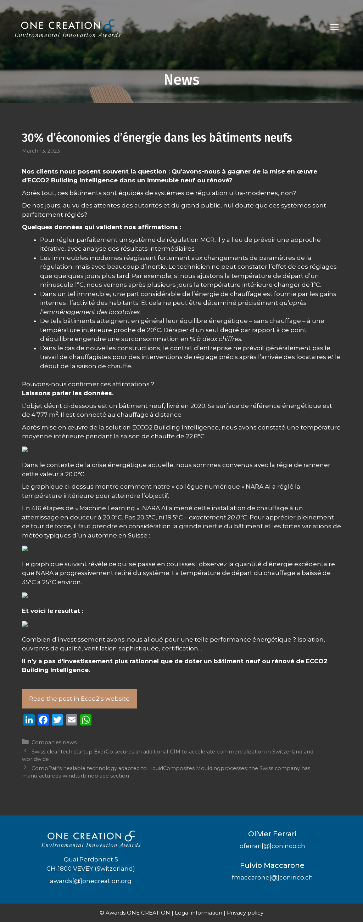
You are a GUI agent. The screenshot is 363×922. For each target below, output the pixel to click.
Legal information (198, 912)
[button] (334, 28)
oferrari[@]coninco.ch (272, 845)
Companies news (54, 742)
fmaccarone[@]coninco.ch (272, 877)
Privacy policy (245, 912)
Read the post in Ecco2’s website (79, 698)
